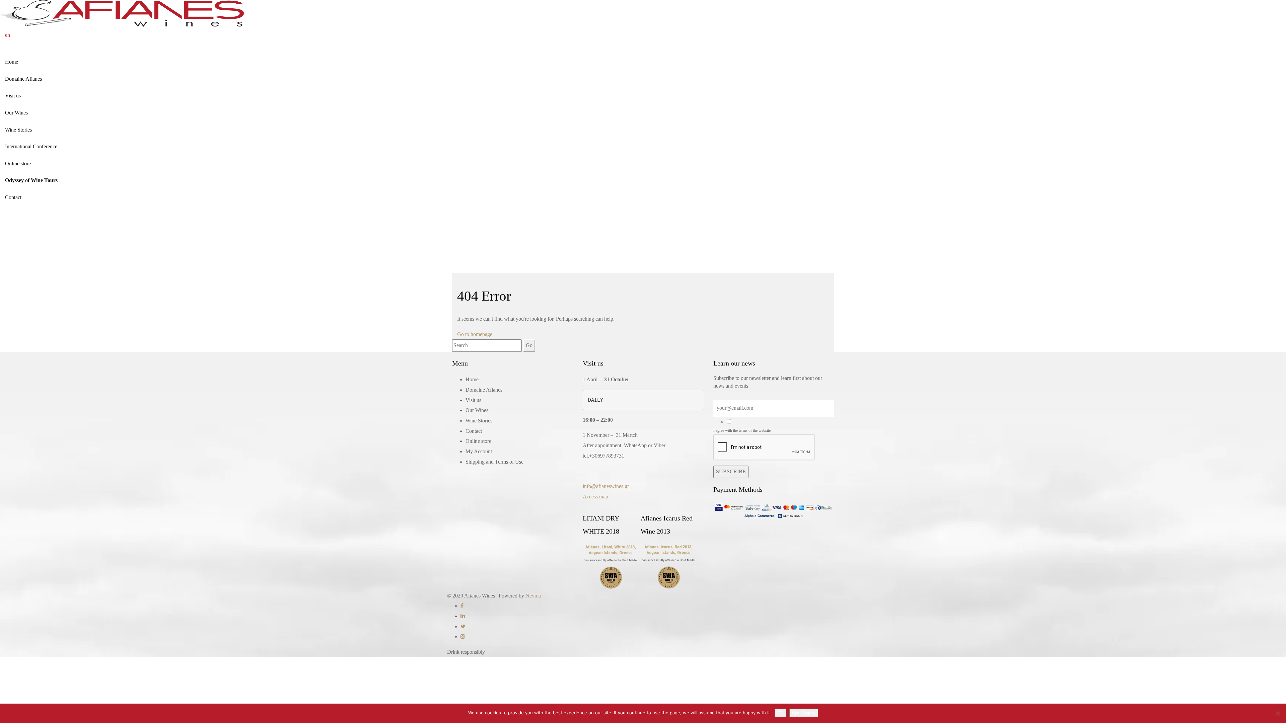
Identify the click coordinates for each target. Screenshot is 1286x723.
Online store (18, 163)
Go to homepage (474, 334)
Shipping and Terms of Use (494, 462)
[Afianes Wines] (122, 13)
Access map (595, 496)
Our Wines (16, 112)
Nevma (533, 595)
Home (11, 62)
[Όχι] (1277, 713)
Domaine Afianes (23, 79)
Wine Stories (18, 130)
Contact (13, 197)
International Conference (31, 146)
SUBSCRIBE (731, 471)
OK (780, 712)
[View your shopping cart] (20, 35)
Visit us (13, 95)
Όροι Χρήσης (803, 712)
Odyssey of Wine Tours (31, 180)
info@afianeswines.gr (606, 486)
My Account (479, 451)
